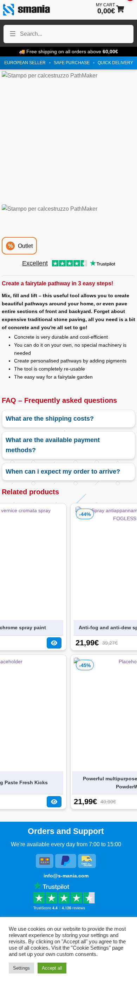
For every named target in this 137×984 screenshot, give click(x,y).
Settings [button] (21, 968)
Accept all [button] (52, 968)
